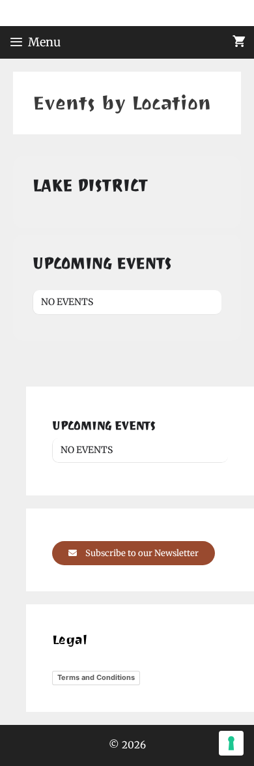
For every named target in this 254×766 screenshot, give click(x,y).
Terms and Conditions (96, 677)
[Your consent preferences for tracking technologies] (231, 743)
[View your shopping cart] (239, 42)
